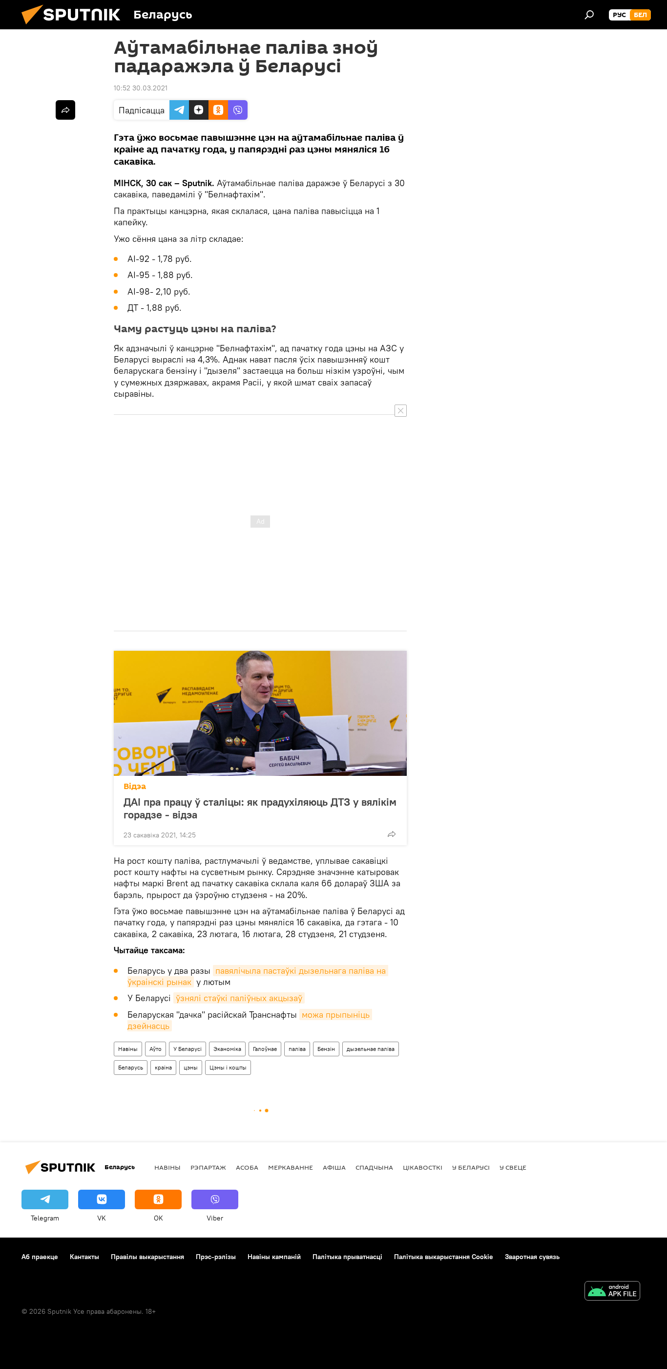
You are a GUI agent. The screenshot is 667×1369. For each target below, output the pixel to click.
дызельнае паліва (371, 1048)
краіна (163, 1067)
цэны (191, 1067)
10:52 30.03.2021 (140, 88)
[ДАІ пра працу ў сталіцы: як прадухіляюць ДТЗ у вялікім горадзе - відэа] (260, 713)
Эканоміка (227, 1048)
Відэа (135, 786)
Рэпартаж (208, 1167)
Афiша (334, 1167)
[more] (391, 834)
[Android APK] (612, 1292)
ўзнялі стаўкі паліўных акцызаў (239, 998)
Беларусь (130, 1067)
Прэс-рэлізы (216, 1256)
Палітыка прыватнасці (347, 1256)
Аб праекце (39, 1256)
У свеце (513, 1167)
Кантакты (84, 1256)
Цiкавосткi (422, 1167)
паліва (297, 1048)
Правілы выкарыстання (147, 1256)
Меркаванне (290, 1167)
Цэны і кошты (228, 1067)
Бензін (326, 1048)
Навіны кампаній (274, 1256)
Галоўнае (265, 1048)
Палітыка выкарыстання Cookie (443, 1256)
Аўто (155, 1048)
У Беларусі (187, 1048)
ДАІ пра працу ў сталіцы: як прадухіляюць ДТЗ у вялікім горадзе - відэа (260, 808)
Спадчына (374, 1167)
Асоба (247, 1167)
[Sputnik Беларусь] (74, 26)
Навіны (128, 1048)
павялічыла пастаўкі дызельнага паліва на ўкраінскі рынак (257, 976)
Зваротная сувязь (532, 1256)
